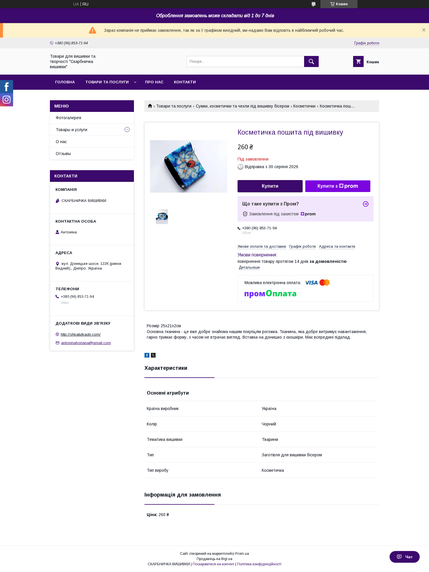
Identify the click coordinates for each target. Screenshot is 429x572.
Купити (270, 186)
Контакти (185, 82)
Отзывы (63, 153)
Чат (409, 557)
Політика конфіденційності (259, 564)
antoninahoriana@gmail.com (86, 343)
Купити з (328, 186)
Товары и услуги (71, 129)
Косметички (304, 106)
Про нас (154, 82)
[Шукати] (311, 61)
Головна (65, 82)
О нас (61, 141)
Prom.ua (242, 554)
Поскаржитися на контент (213, 564)
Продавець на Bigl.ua (214, 559)
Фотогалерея (68, 117)
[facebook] (146, 356)
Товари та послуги (107, 82)
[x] (153, 356)
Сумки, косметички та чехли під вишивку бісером (242, 106)
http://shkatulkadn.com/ (81, 334)
